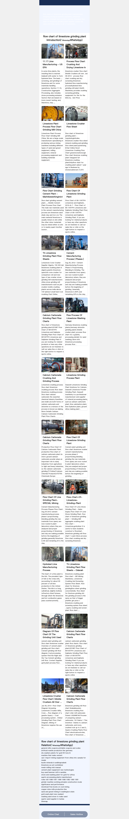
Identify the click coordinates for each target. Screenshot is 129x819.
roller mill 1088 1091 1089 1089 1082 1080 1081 (60, 779)
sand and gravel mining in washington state (57, 792)
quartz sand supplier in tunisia (52, 799)
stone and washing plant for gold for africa (58, 775)
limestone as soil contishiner (52, 765)
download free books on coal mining (55, 787)
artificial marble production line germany (56, 750)
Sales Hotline (76, 814)
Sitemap (44, 801)
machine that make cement (51, 755)
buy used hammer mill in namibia (53, 772)
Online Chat (53, 814)
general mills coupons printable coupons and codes (60, 748)
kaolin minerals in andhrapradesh (53, 763)
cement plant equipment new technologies (57, 770)
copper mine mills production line (54, 789)
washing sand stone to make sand (54, 796)
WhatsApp (76, 40)
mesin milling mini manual (51, 767)
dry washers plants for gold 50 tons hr (56, 753)
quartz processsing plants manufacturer (56, 777)
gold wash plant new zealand (52, 794)
